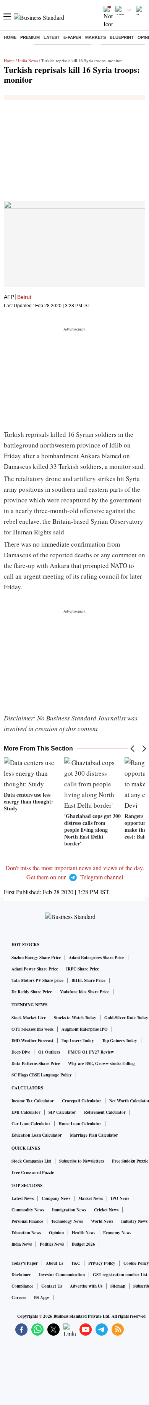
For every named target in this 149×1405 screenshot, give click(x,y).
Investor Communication (62, 1274)
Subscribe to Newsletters (81, 1161)
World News (102, 1221)
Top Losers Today (78, 1040)
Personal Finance (27, 1221)
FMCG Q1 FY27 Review (91, 1052)
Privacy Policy (101, 1263)
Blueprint (122, 37)
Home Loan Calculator (79, 1123)
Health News (83, 1232)
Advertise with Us (86, 1286)
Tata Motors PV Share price (37, 980)
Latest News (22, 1198)
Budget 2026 (83, 1244)
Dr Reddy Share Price (31, 991)
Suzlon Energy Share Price (36, 957)
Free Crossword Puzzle (32, 1172)
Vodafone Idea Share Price (84, 991)
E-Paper (72, 37)
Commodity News (27, 1210)
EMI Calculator (25, 1112)
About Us (54, 1263)
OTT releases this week (32, 1029)
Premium (30, 37)
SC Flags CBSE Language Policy (41, 1075)
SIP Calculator (62, 1112)
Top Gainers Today (119, 1040)
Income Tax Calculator (32, 1100)
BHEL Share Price (88, 980)
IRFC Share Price (82, 969)
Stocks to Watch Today (75, 1017)
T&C (75, 1263)
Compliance (22, 1286)
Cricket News (106, 1210)
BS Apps (41, 1297)
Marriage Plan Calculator (94, 1135)
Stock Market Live (28, 1017)
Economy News (117, 1232)
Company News (56, 1198)
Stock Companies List (31, 1161)
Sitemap (117, 1286)
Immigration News (69, 1210)
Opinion (56, 1232)
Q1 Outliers (49, 1052)
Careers (18, 1297)
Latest (52, 37)
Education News (26, 1232)
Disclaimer (21, 1274)
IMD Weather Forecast (32, 1040)
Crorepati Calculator (81, 1100)
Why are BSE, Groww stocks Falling (101, 1063)
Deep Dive (20, 1052)
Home (10, 37)
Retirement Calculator (105, 1112)
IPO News (120, 1198)
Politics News (52, 1244)
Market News (90, 1198)
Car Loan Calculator (30, 1123)
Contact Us (51, 1286)
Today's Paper (24, 1263)
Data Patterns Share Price (35, 1063)
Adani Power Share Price (34, 969)
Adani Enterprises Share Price (96, 957)
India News (28, 60)
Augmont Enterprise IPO (85, 1029)
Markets (95, 37)
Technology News (67, 1221)
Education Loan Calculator (36, 1135)
